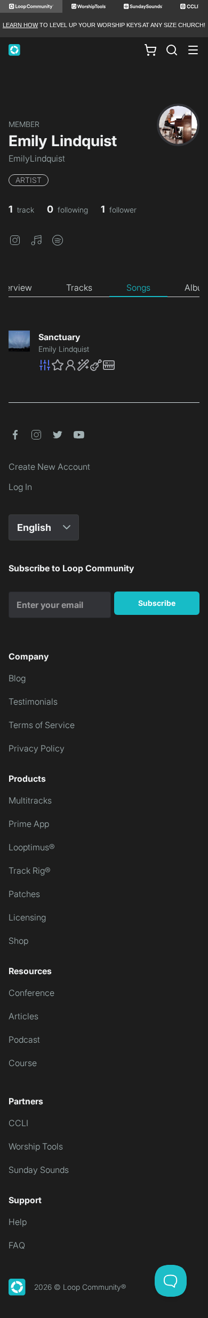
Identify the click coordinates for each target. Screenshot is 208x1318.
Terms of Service (42, 725)
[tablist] (104, 288)
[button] (15, 239)
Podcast (24, 1039)
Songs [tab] (138, 287)
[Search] (171, 50)
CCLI (18, 1123)
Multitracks (30, 800)
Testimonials (33, 701)
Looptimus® (32, 847)
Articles (23, 1016)
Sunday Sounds (39, 1169)
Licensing (27, 917)
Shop (18, 940)
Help (18, 1221)
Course (23, 1063)
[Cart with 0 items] (150, 50)
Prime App (29, 823)
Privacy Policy (37, 748)
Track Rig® (30, 870)
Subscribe (156, 602)
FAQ (17, 1245)
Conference (31, 992)
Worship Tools (36, 1146)
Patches (24, 894)
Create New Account (49, 466)
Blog (17, 678)
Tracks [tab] (79, 287)
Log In (20, 486)
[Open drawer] (193, 50)
